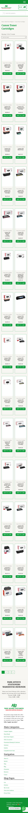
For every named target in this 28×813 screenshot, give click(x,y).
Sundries (6, 748)
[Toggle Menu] (24, 2)
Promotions (6, 769)
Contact (5, 774)
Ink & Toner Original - (9, 21)
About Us (6, 758)
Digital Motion (10, 806)
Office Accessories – (8, 739)
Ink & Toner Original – (9, 736)
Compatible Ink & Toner (9, 750)
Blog (5, 766)
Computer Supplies (8, 731)
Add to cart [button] (7, 73)
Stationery (6, 745)
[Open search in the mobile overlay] (14, 13)
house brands (7, 734)
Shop (5, 763)
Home (3, 21)
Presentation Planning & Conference (12, 742)
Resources (6, 772)
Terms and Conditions (9, 790)
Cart (5, 782)
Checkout (6, 785)
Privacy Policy (7, 793)
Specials (5, 761)
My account (6, 787)
